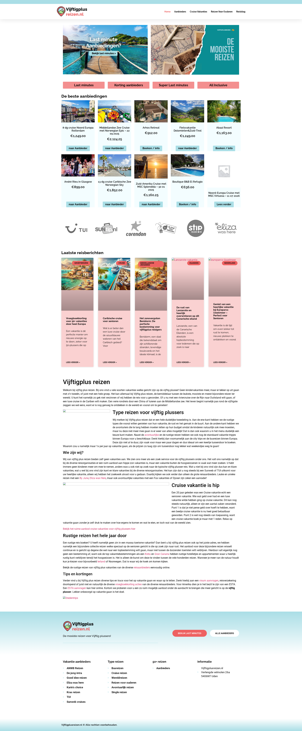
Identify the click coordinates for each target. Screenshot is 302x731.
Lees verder (224, 204)
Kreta (148, 553)
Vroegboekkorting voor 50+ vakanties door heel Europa (76, 321)
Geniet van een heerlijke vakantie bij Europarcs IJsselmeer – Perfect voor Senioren (223, 311)
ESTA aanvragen (77, 588)
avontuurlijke (152, 434)
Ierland (101, 561)
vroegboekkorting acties (128, 584)
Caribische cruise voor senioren (112, 320)
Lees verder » (73, 362)
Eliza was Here (98, 478)
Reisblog (240, 11)
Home (167, 11)
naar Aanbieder (78, 148)
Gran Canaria (162, 553)
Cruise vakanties (198, 11)
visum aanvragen (208, 580)
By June (84, 478)
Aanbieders (180, 11)
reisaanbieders (142, 567)
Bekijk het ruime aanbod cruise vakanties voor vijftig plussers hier (99, 528)
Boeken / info (151, 148)
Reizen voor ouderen (221, 11)
